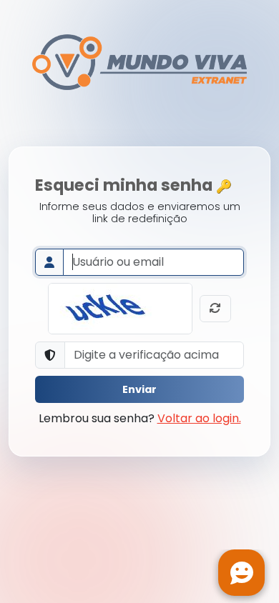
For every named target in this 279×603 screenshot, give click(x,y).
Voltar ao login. (199, 418)
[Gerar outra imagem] (215, 308)
